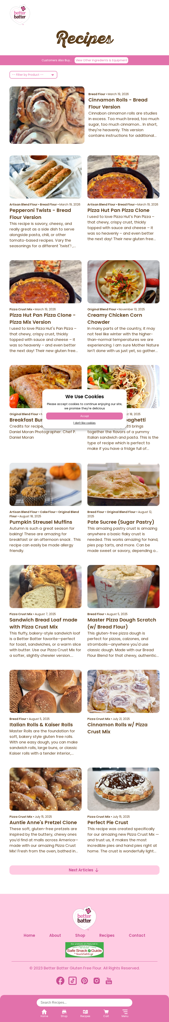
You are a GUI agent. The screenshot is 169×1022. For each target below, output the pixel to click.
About (55, 935)
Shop (80, 935)
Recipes (107, 935)
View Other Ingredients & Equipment (101, 60)
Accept (84, 416)
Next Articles (81, 870)
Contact (137, 935)
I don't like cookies (84, 422)
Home (29, 935)
